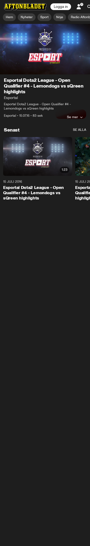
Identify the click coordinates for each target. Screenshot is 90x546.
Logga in (61, 7)
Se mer (72, 117)
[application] (45, 49)
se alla (79, 130)
